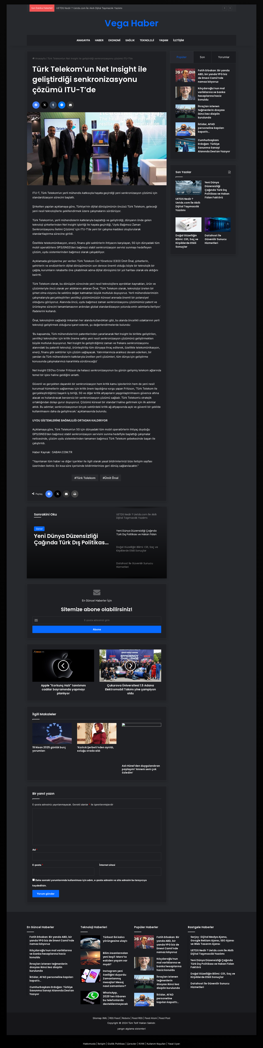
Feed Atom (151, 1018)
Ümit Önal (111, 478)
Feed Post (164, 1018)
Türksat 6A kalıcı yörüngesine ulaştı (115, 939)
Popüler (182, 57)
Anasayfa (83, 40)
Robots (126, 1018)
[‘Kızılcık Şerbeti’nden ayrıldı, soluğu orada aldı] (96, 733)
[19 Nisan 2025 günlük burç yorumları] (52, 733)
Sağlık (130, 40)
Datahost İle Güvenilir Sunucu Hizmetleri (216, 239)
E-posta (37, 864)
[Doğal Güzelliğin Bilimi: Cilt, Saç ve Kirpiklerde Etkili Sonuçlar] (188, 224)
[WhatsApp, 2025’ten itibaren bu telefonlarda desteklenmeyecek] (90, 997)
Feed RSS (137, 1018)
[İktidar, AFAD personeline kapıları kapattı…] (185, 129)
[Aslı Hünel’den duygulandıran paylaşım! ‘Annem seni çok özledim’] (141, 742)
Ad (34, 849)
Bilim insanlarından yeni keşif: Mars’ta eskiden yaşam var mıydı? (115, 958)
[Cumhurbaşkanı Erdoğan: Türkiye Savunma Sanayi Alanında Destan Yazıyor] (185, 145)
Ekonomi (114, 40)
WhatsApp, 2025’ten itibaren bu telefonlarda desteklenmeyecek (115, 998)
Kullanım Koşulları (156, 1043)
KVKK (142, 1043)
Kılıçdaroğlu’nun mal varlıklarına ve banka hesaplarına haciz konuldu (211, 94)
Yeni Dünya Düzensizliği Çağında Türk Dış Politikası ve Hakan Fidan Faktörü (98, 8)
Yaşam (163, 40)
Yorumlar (224, 57)
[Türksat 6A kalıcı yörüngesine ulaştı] (90, 942)
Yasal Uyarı (174, 1043)
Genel (39, 530)
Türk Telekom (86, 478)
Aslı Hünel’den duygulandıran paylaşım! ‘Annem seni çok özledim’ (141, 769)
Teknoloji (147, 40)
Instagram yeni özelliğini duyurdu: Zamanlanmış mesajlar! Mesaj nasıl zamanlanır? (115, 978)
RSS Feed (114, 1018)
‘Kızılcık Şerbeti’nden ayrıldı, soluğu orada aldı (95, 749)
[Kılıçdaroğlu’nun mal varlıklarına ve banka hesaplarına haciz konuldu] (185, 93)
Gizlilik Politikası (116, 1043)
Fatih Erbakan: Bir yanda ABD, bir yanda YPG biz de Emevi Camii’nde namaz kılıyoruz (214, 76)
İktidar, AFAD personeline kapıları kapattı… (211, 127)
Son (202, 57)
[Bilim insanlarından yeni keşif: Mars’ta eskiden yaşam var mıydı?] (90, 958)
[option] (97, 542)
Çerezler (132, 1043)
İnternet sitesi (107, 864)
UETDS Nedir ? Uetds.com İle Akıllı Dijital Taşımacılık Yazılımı (188, 204)
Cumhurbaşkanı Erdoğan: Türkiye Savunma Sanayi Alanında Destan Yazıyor (214, 145)
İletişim (178, 40)
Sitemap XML (100, 1018)
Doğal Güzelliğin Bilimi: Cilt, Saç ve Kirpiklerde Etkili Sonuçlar (71, 543)
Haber (99, 40)
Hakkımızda (89, 1043)
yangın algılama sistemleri (131, 1028)
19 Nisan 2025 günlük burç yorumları (49, 749)
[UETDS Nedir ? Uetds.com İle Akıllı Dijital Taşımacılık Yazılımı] (188, 188)
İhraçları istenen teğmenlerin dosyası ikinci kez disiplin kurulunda (211, 111)
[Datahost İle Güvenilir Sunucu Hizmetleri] (218, 224)
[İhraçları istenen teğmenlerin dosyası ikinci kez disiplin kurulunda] (185, 111)
